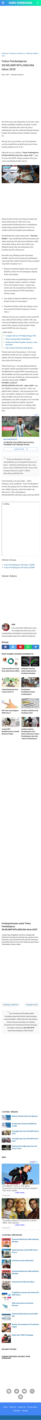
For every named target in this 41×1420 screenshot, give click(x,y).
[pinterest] (20, 647)
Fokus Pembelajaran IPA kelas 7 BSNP (19, 565)
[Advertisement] (20, 29)
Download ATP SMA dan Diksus (23, 1282)
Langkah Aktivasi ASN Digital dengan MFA (21, 336)
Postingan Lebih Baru (10, 1005)
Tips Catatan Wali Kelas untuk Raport (19, 348)
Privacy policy (32, 1407)
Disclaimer (16, 1411)
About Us (12, 1407)
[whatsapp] (28, 647)
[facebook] (5, 647)
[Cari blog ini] (38, 3)
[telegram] (35, 647)
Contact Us (22, 1407)
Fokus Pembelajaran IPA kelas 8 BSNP (19, 567)
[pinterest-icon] (20, 1396)
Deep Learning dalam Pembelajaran (18, 339)
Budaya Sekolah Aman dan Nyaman (25, 1116)
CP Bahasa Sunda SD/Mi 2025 (23, 1260)
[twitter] (13, 647)
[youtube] (24, 1391)
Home (5, 1407)
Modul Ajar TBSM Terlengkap (22, 1335)
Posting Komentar (17, 75)
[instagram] (32, 1391)
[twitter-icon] (16, 1391)
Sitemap (25, 1411)
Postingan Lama (32, 1005)
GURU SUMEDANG (20, 2)
